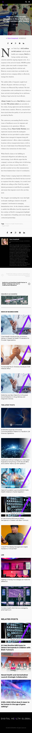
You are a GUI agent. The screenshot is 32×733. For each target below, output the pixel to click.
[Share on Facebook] (8, 43)
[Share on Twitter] (11, 43)
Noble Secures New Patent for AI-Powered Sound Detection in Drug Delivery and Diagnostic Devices (14, 397)
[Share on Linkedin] (23, 43)
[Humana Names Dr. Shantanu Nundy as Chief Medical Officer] (16, 355)
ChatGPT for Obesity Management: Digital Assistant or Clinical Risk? (14, 548)
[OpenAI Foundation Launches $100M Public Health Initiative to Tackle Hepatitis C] (16, 478)
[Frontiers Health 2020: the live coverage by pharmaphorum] (16, 596)
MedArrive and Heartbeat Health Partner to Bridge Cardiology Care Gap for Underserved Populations (14, 284)
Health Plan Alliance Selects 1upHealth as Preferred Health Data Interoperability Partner (18, 275)
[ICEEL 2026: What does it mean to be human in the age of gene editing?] (16, 690)
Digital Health (5, 226)
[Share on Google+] (15, 43)
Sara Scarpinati (13, 38)
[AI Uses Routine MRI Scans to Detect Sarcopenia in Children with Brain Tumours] (16, 507)
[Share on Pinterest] (19, 43)
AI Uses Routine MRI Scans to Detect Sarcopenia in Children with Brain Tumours (14, 519)
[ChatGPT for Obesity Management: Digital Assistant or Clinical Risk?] (16, 535)
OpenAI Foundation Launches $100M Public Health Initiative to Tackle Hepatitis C (15, 491)
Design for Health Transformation (14, 223)
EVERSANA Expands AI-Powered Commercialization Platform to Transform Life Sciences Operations (15, 431)
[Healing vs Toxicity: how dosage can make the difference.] (16, 568)
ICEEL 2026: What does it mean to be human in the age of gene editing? (15, 704)
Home (2, 5)
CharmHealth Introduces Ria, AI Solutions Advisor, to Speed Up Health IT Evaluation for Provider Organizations (15, 338)
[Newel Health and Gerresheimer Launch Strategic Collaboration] (16, 662)
